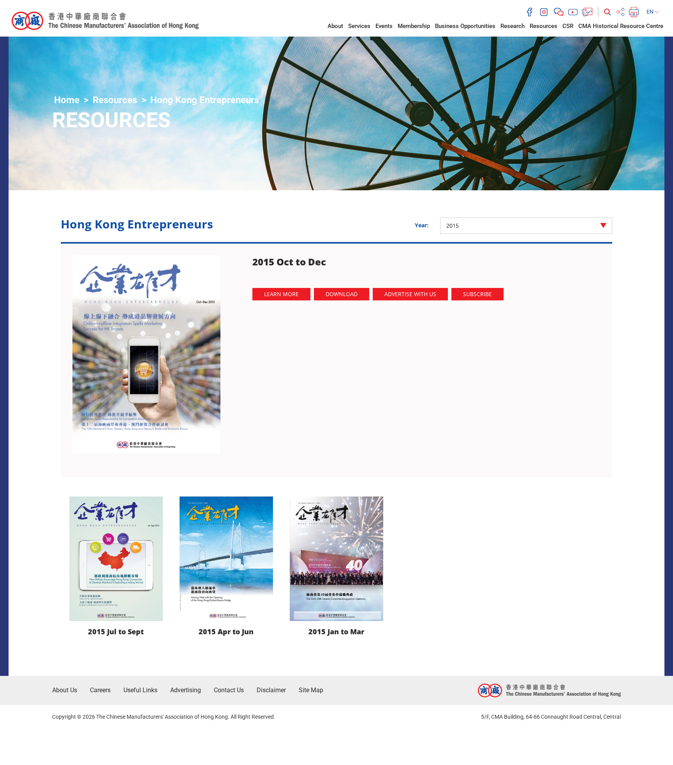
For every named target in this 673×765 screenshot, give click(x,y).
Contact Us (229, 690)
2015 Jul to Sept (116, 631)
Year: (421, 225)
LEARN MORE (281, 294)
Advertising (185, 690)
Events (384, 26)
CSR (567, 26)
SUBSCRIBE (477, 294)
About (335, 26)
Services (359, 26)
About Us (64, 690)
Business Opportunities (465, 26)
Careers (100, 690)
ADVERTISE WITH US (410, 294)
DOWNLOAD (342, 294)
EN (651, 12)
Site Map (311, 690)
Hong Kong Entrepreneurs (204, 100)
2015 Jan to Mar (336, 631)
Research (512, 26)
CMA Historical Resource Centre (620, 26)
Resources (543, 26)
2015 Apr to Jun (226, 631)
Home (66, 100)
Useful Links (140, 690)
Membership (414, 26)
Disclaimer (271, 690)
